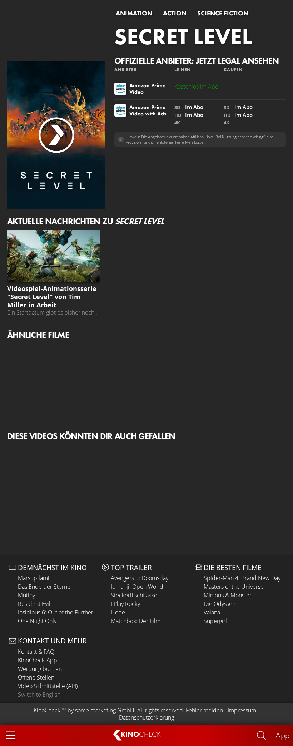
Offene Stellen (36, 677)
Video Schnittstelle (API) (48, 686)
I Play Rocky (125, 603)
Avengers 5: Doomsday (139, 578)
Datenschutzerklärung (146, 717)
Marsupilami (33, 578)
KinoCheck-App (37, 660)
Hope (118, 612)
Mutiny (26, 595)
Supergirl (215, 620)
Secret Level (183, 36)
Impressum (242, 710)
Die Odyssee (219, 603)
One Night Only (37, 620)
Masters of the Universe (234, 586)
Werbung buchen (40, 668)
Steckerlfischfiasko (134, 595)
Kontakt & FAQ (36, 651)
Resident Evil (34, 603)
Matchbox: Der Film (135, 620)
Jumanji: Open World (137, 586)
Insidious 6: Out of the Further (55, 612)
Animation (134, 13)
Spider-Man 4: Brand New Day (242, 578)
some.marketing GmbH (104, 710)
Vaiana (212, 612)
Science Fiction (222, 13)
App (282, 735)
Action (175, 13)
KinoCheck (47, 710)
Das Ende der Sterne (44, 586)
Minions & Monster (228, 595)
